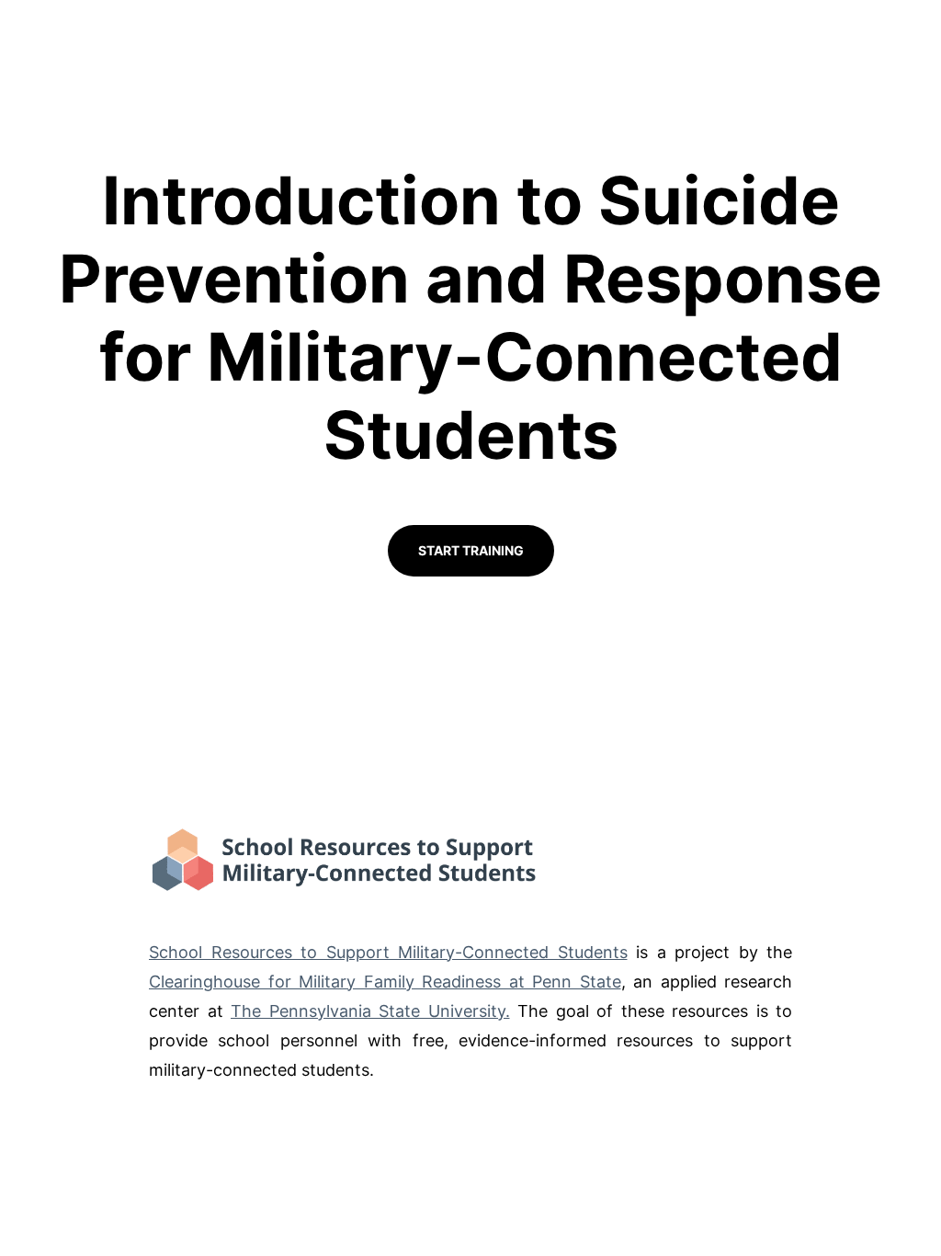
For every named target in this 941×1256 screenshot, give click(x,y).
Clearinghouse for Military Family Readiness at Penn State (385, 981)
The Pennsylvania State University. (370, 1011)
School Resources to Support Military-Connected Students (388, 952)
